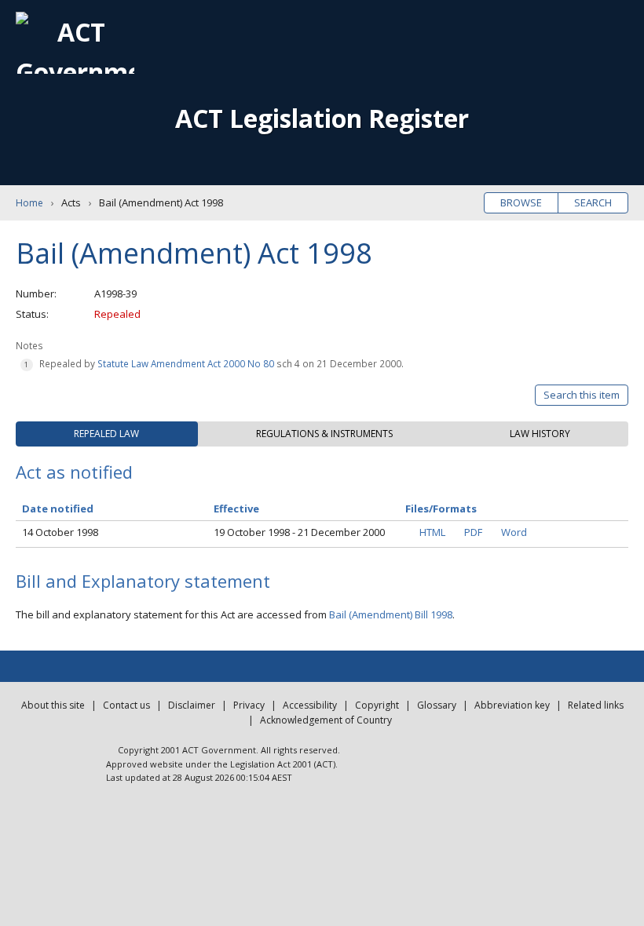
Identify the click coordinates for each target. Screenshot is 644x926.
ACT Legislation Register (322, 118)
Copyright (377, 705)
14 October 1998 (60, 532)
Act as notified (74, 471)
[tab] (107, 434)
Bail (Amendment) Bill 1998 (390, 614)
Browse (521, 202)
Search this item (581, 395)
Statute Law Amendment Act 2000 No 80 (185, 363)
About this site (53, 705)
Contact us (126, 705)
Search (593, 202)
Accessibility (310, 705)
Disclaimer (191, 705)
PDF (473, 532)
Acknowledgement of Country (326, 720)
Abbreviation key (512, 705)
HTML (432, 532)
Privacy (249, 705)
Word (514, 532)
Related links (596, 705)
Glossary (436, 705)
